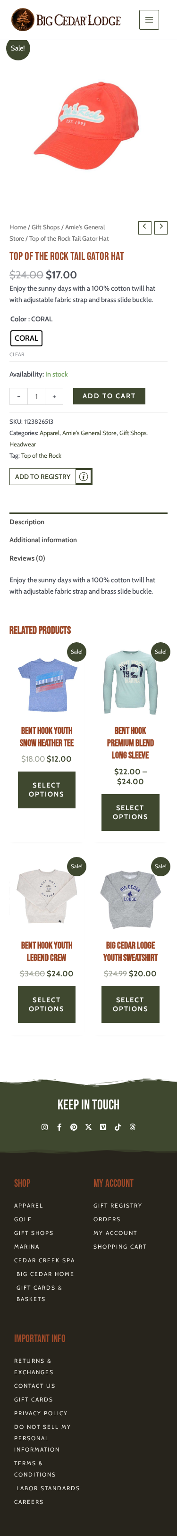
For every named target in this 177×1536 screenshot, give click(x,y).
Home (17, 227)
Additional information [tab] (43, 540)
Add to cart (109, 396)
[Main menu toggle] (149, 20)
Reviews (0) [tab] (27, 558)
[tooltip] (83, 476)
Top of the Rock (41, 455)
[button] (51, 476)
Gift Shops (46, 227)
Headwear (22, 444)
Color (18, 319)
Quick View (46, 711)
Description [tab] (26, 522)
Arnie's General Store (89, 432)
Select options (46, 789)
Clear (17, 354)
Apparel (49, 432)
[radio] (26, 338)
